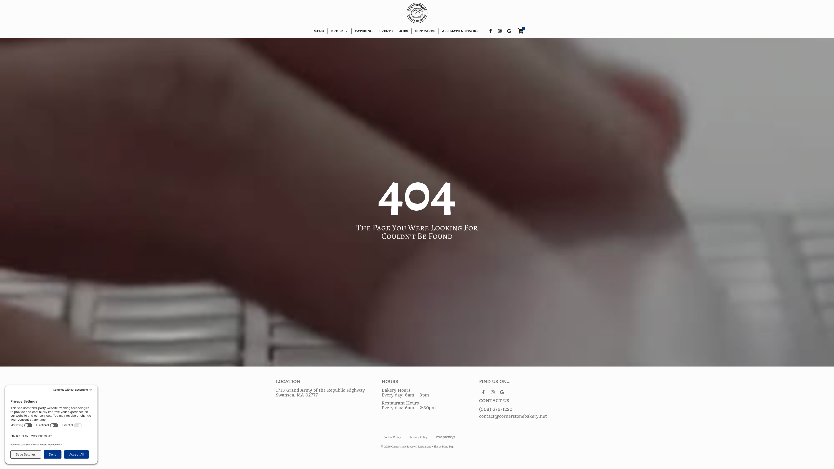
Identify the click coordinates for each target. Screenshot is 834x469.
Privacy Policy (418, 437)
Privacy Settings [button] (445, 437)
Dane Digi (447, 446)
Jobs (403, 31)
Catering (363, 31)
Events (386, 31)
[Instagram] (500, 31)
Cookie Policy (392, 437)
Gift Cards (425, 31)
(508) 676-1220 (495, 409)
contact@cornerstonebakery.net (513, 416)
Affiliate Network (460, 31)
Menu (319, 31)
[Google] (509, 31)
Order (337, 31)
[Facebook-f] (490, 31)
